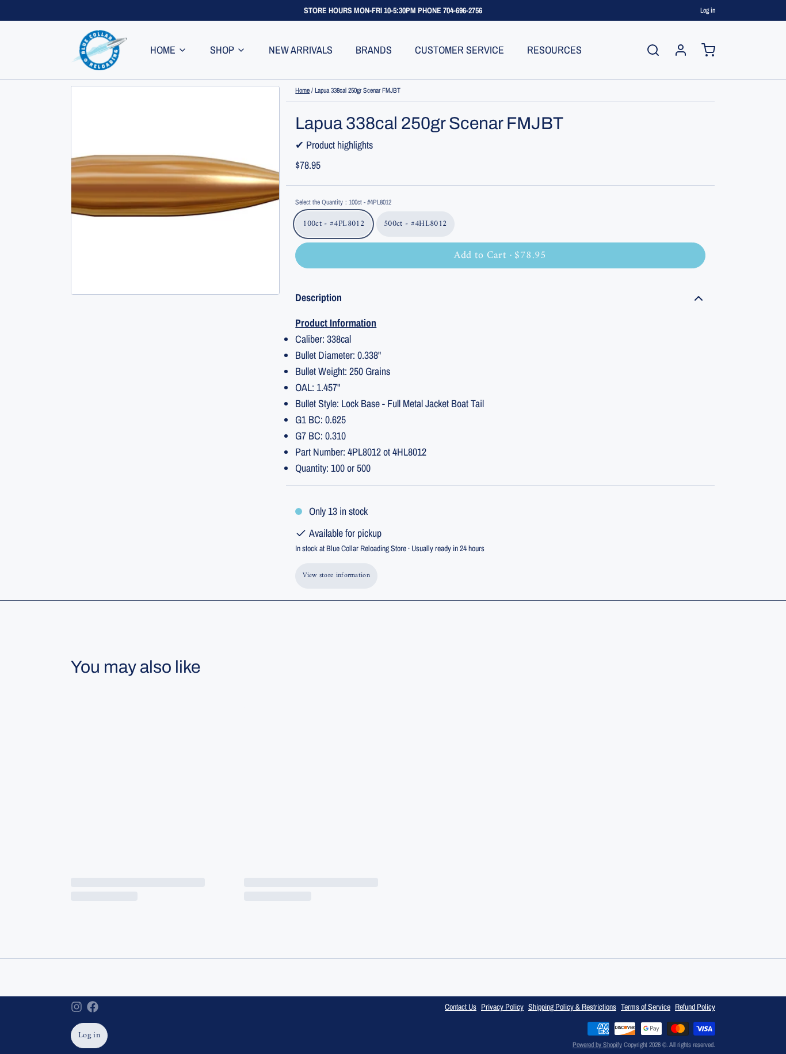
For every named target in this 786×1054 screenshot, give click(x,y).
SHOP (222, 50)
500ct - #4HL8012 (415, 224)
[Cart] (703, 50)
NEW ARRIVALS (301, 50)
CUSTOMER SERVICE (459, 50)
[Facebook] (92, 1007)
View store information (336, 576)
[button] (500, 255)
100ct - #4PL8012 (333, 224)
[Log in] (676, 50)
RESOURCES (554, 50)
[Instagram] (76, 1007)
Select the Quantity (343, 202)
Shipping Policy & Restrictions (572, 1007)
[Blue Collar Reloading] (99, 50)
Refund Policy (695, 1007)
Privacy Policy (502, 1007)
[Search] (648, 50)
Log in (707, 10)
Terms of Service (645, 1007)
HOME (162, 50)
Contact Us (460, 1007)
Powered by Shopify (597, 1044)
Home (302, 90)
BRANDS (374, 50)
